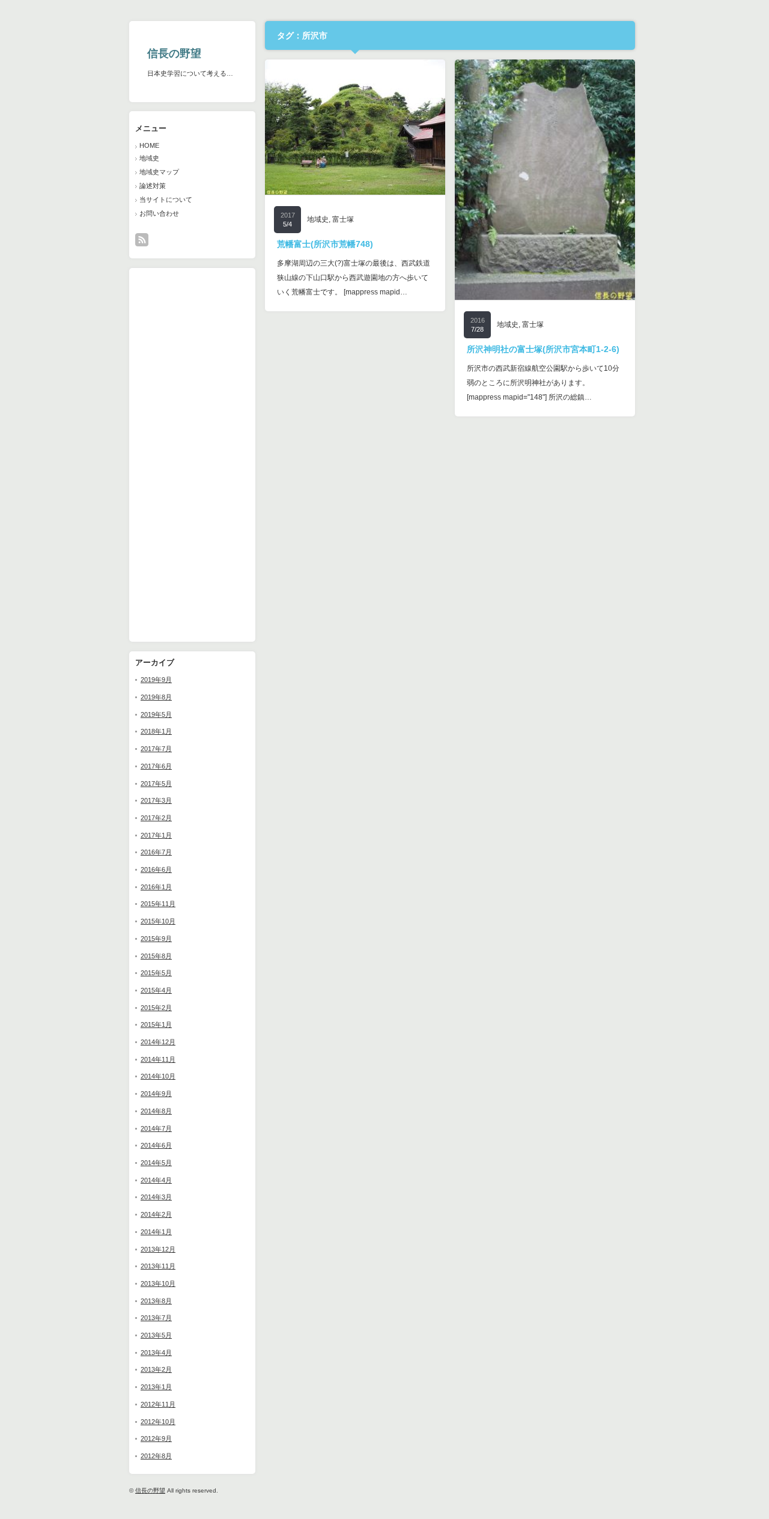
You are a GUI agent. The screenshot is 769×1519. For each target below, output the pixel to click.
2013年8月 (156, 1300)
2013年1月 (156, 1386)
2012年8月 (156, 1456)
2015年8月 (156, 956)
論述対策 (152, 185)
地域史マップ (159, 171)
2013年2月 (156, 1369)
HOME (149, 145)
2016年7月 (156, 852)
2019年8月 (156, 697)
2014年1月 (156, 1231)
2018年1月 (156, 731)
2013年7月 (156, 1317)
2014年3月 (156, 1197)
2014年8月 (156, 1111)
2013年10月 (158, 1283)
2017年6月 (156, 766)
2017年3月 (156, 800)
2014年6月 (156, 1145)
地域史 (149, 158)
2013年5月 (156, 1335)
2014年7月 (156, 1128)
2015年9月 (156, 938)
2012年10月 (158, 1421)
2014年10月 (158, 1076)
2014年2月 (156, 1214)
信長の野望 (174, 53)
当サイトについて (165, 199)
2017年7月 (156, 748)
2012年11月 (158, 1404)
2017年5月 (156, 783)
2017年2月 (156, 817)
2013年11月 (158, 1266)
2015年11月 (158, 903)
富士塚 (343, 219)
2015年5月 (156, 972)
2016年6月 (156, 869)
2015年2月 (156, 1007)
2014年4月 (156, 1180)
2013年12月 (158, 1249)
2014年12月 (158, 1042)
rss (141, 239)
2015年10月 (158, 921)
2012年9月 (156, 1438)
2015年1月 (156, 1024)
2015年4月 (156, 990)
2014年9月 (156, 1093)
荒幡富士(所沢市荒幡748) (325, 244)
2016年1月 (156, 886)
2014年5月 (156, 1162)
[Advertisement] (171, 454)
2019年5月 (156, 714)
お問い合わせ (159, 213)
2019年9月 (156, 679)
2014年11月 (158, 1059)
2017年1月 (156, 835)
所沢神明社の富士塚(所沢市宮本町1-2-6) (543, 349)
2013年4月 (156, 1352)
